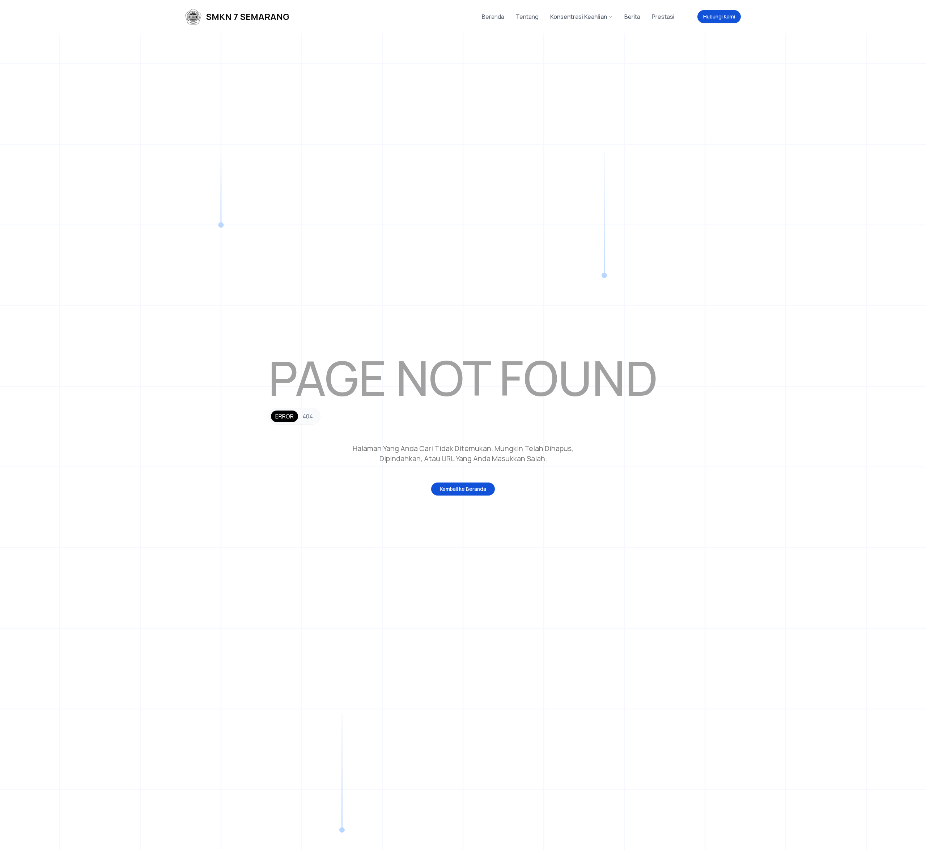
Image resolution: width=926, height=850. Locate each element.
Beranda (493, 17)
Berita (632, 17)
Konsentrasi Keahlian (578, 17)
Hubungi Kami (719, 16)
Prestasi (663, 17)
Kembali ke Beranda (463, 488)
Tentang (527, 17)
